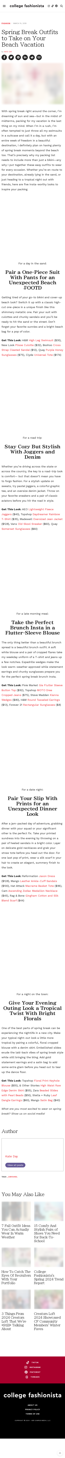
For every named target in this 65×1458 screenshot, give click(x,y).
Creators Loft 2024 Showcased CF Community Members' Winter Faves (47, 1321)
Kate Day (8, 52)
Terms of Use (33, 1414)
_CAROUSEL (12, 1177)
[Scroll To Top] (60, 1453)
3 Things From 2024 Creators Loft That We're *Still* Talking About (14, 1321)
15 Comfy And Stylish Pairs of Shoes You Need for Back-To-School (47, 1233)
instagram (35, 1367)
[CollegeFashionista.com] (27, 6)
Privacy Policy (32, 1409)
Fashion (6, 23)
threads (35, 1377)
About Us (32, 1405)
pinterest (35, 1372)
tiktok (35, 1362)
